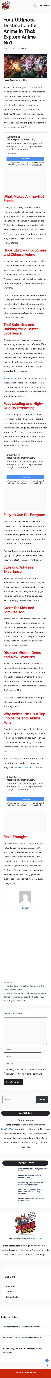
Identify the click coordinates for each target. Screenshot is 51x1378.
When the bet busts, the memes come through (31, 1200)
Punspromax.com (28, 1372)
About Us (10, 1286)
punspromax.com (33, 1238)
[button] (34, 5)
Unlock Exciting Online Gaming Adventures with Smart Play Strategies (30, 1192)
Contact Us (11, 1292)
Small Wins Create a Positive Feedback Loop (29, 1177)
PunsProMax (7, 1129)
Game (9, 982)
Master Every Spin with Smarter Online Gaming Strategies (30, 1184)
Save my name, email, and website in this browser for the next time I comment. (26, 1071)
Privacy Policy (12, 1297)
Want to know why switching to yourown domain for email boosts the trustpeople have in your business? (25, 997)
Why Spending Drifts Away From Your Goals (32, 1170)
